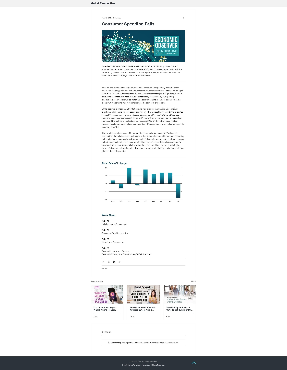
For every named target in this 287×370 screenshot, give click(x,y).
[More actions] (183, 18)
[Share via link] (119, 262)
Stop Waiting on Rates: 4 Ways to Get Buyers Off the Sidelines (179, 308)
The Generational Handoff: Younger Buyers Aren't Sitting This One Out (142, 308)
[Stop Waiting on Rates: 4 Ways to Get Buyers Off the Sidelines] (180, 294)
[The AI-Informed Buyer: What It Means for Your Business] (107, 294)
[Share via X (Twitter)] (109, 262)
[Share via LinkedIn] (114, 262)
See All (193, 281)
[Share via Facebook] (103, 262)
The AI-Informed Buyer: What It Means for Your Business (105, 308)
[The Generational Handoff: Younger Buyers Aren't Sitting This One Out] (143, 294)
